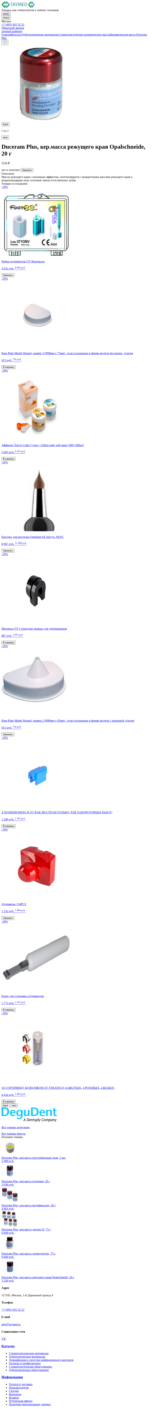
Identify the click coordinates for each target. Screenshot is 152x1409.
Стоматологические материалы (29, 1353)
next (5, 137)
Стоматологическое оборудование (30, 1366)
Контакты (15, 1394)
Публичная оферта (20, 1401)
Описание (7, 173)
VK (3, 1338)
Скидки (14, 1391)
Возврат (14, 1397)
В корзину (8, 367)
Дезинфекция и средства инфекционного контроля (41, 1360)
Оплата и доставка (20, 1384)
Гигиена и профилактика (25, 1363)
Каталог (8, 1346)
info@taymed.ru (11, 1324)
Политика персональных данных (30, 1404)
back (5, 124)
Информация (12, 1377)
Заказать (27, 170)
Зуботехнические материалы (27, 1356)
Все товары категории (15, 1127)
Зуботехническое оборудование (29, 1370)
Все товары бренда (13, 1133)
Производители (19, 1387)
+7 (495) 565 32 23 (12, 24)
